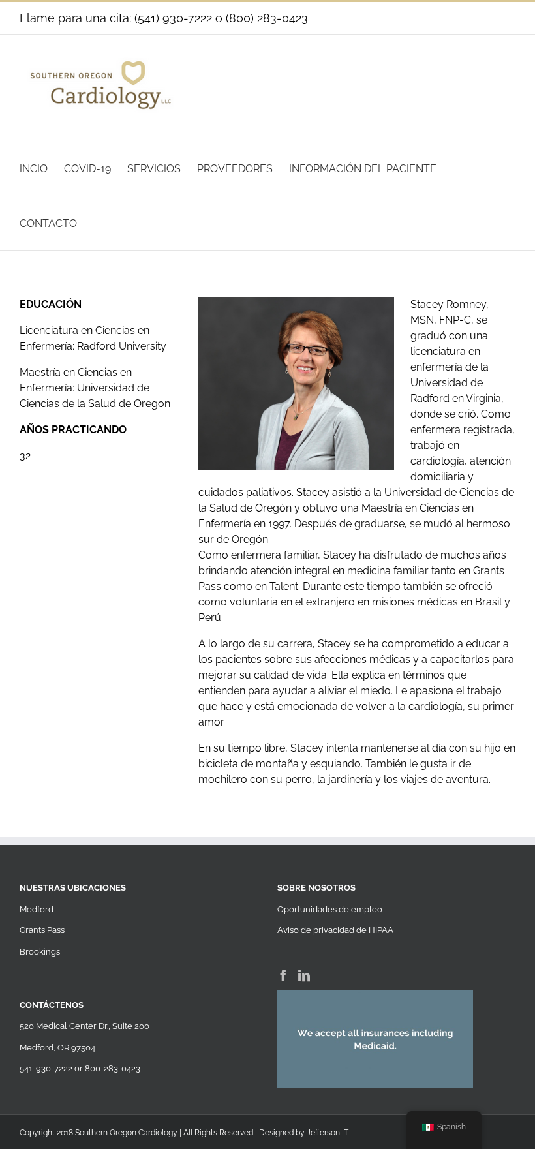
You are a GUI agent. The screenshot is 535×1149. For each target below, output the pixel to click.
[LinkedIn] (304, 975)
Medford (37, 909)
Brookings (40, 952)
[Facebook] (283, 975)
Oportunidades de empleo (329, 909)
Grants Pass (42, 930)
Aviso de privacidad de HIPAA (335, 930)
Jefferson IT (327, 1132)
